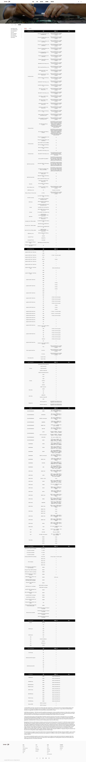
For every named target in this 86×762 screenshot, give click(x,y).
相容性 (48, 748)
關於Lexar (37, 748)
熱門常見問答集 (49, 754)
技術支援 (48, 749)
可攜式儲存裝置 (25, 748)
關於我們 (41, 1)
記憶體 (24, 751)
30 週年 (37, 746)
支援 (37, 1)
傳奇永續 (52, 1)
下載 (47, 746)
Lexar (7, 1)
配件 (23, 752)
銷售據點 (46, 1)
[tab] (26, 28)
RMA (48, 752)
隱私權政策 (61, 746)
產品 (33, 1)
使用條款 (61, 748)
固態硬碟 (24, 749)
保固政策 (48, 751)
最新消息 (37, 751)
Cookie (61, 749)
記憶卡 (24, 746)
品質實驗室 (37, 749)
